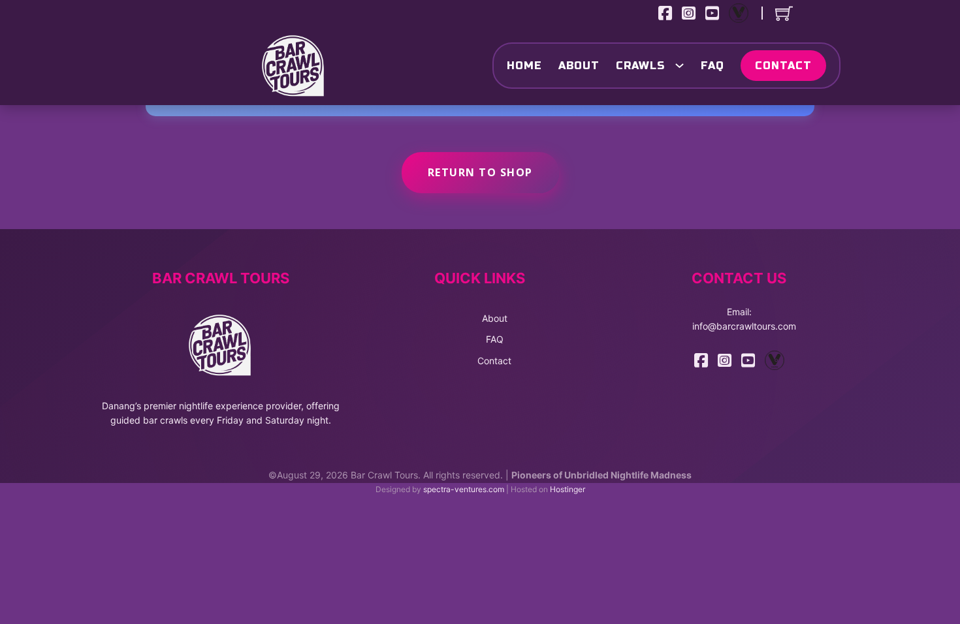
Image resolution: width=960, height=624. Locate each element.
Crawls (640, 65)
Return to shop (480, 172)
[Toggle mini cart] (784, 13)
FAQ (712, 65)
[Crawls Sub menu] (677, 65)
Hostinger (567, 489)
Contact (783, 65)
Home (524, 65)
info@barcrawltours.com (744, 326)
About (579, 65)
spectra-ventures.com (463, 489)
